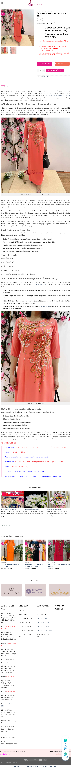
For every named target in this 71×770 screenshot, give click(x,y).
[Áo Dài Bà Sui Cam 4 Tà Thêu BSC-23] (12, 550)
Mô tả (3, 87)
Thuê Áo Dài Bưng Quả (44, 630)
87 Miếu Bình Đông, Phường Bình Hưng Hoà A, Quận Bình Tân (39, 462)
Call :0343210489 (49, 767)
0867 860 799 (10, 691)
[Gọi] (65, 740)
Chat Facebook (32, 767)
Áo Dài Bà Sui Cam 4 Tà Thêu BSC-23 (10, 565)
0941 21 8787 (10, 677)
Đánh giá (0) (9, 87)
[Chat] (65, 754)
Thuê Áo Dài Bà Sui (43, 626)
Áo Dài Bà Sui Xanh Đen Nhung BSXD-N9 (34, 565)
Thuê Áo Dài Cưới (42, 618)
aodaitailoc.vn (5, 754)
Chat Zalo (18, 767)
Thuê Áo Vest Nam (43, 622)
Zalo (65, 750)
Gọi (65, 743)
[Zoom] (3, 44)
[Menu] (2, 3)
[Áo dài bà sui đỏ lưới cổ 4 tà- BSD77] (59, 550)
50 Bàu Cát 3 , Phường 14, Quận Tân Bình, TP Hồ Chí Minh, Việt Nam (41, 447)
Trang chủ (40, 11)
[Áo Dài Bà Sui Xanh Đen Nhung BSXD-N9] (35, 550)
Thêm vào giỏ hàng (55, 70)
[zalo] (65, 747)
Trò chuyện (65, 757)
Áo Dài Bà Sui (48, 11)
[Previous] (4, 27)
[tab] (3, 87)
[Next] (31, 27)
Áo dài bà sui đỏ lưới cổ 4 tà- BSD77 (59, 565)
